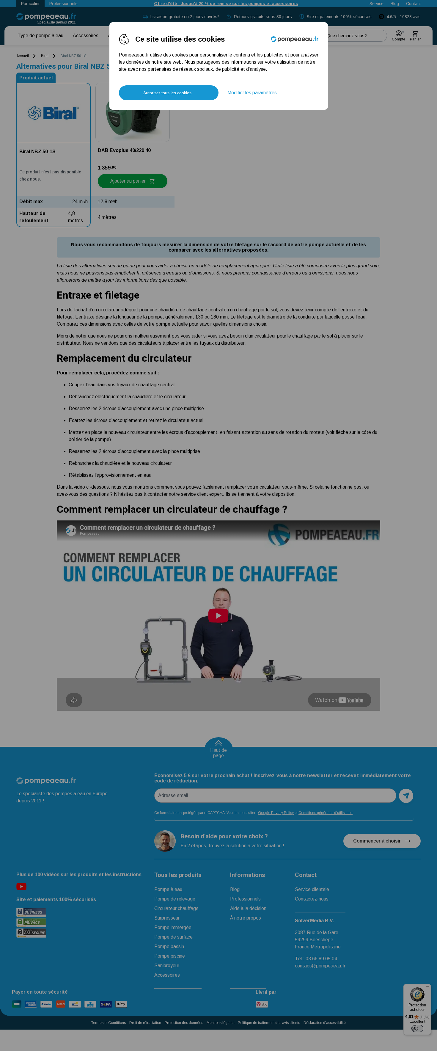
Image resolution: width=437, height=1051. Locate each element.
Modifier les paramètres (252, 92)
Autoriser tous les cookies (167, 92)
